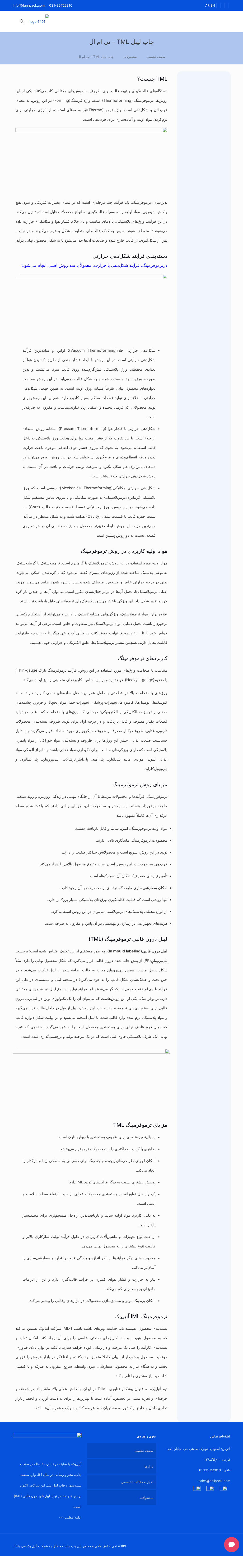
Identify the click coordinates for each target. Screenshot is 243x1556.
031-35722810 (60, 5)
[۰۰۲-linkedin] (223, 1490)
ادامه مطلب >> (70, 1517)
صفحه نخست (156, 57)
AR (207, 5)
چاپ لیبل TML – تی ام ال (96, 57)
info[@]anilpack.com (29, 5)
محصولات (130, 57)
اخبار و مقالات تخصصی (137, 1482)
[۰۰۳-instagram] (197, 1490)
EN (212, 5)
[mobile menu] (38, 21)
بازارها (149, 1466)
